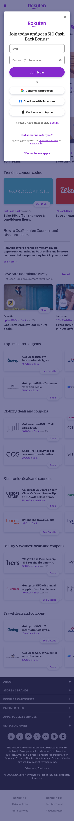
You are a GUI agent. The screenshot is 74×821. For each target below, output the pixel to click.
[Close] (65, 17)
